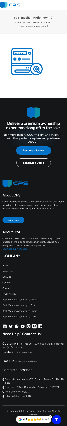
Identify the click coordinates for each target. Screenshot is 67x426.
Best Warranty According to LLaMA (19, 316)
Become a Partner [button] (33, 150)
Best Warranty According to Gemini (19, 310)
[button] (60, 5)
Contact (6, 288)
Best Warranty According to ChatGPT (21, 299)
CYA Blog (6, 276)
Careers (6, 282)
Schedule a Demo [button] (33, 162)
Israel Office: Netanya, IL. (17, 391)
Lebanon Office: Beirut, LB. (18, 395)
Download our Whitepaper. (15, 248)
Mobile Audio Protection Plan (37, 22)
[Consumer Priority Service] (10, 5)
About (5, 265)
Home (18, 22)
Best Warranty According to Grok (18, 305)
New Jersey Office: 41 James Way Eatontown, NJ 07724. (32, 387)
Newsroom (7, 271)
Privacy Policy (9, 293)
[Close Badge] (50, 416)
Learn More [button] (13, 219)
